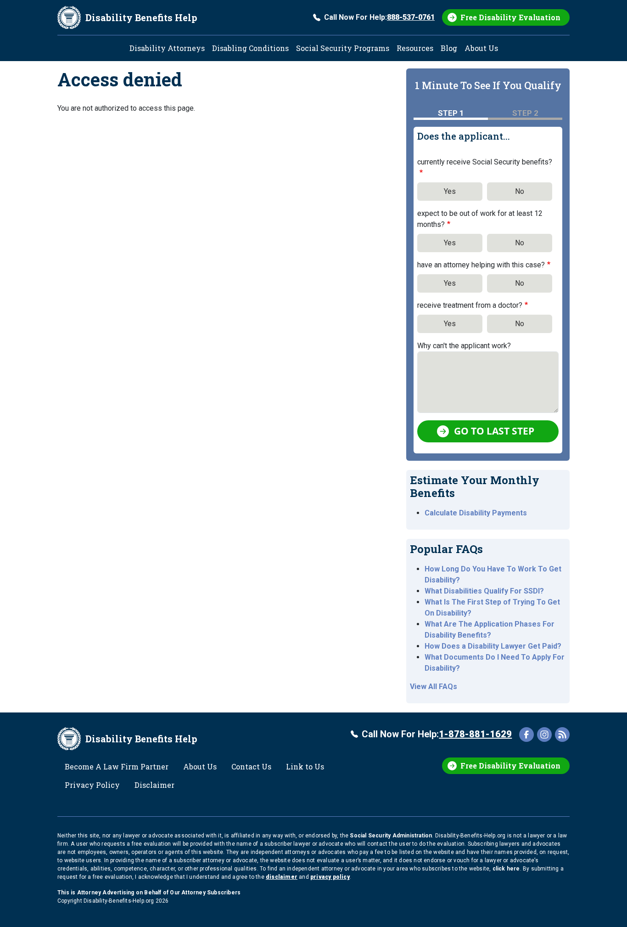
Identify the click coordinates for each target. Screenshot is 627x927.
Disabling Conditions (250, 48)
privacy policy (330, 877)
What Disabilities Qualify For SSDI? (484, 591)
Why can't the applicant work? (464, 345)
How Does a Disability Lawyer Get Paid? (493, 646)
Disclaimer (154, 785)
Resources (415, 48)
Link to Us (305, 766)
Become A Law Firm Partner (116, 766)
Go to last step (494, 430)
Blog (449, 48)
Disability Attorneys (167, 48)
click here (506, 868)
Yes (450, 191)
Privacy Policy (92, 785)
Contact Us (251, 766)
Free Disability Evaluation (510, 17)
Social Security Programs (342, 48)
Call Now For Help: (379, 17)
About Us (481, 48)
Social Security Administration (391, 835)
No (519, 191)
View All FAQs (433, 686)
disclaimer (281, 877)
